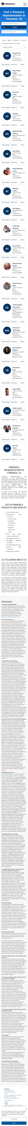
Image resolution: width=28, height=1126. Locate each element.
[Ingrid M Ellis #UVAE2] (7, 392)
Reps (9, 40)
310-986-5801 (18, 178)
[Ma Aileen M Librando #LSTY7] (7, 428)
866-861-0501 (18, 455)
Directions (14, 64)
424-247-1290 (18, 357)
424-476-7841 (18, 235)
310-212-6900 (18, 198)
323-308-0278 (18, 378)
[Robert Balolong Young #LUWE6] (7, 171)
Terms (5, 1093)
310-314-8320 (18, 273)
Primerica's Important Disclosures (10, 617)
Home (4, 40)
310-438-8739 (18, 435)
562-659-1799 (18, 337)
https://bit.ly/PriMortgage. (8, 822)
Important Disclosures (10, 1092)
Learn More (14, 1118)
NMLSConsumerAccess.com (11, 1098)
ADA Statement (8, 1100)
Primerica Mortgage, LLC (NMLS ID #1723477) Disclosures (13, 1095)
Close (14, 1123)
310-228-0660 (18, 415)
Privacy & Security (8, 1090)
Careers (6, 1102)
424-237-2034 (18, 317)
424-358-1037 (18, 294)
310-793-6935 (18, 81)
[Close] (26, 1109)
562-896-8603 (18, 215)
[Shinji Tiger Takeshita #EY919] (7, 229)
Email (22, 64)
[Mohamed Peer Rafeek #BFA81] (7, 266)
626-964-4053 (18, 60)
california (15, 40)
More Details (5, 64)
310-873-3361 (18, 103)
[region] (14, 1116)
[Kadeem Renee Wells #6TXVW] (7, 286)
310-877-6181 (18, 140)
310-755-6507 (18, 253)
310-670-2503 (18, 120)
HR (5, 1103)
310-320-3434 (18, 158)
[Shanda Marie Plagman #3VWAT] (7, 350)
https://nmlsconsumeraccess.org (10, 775)
